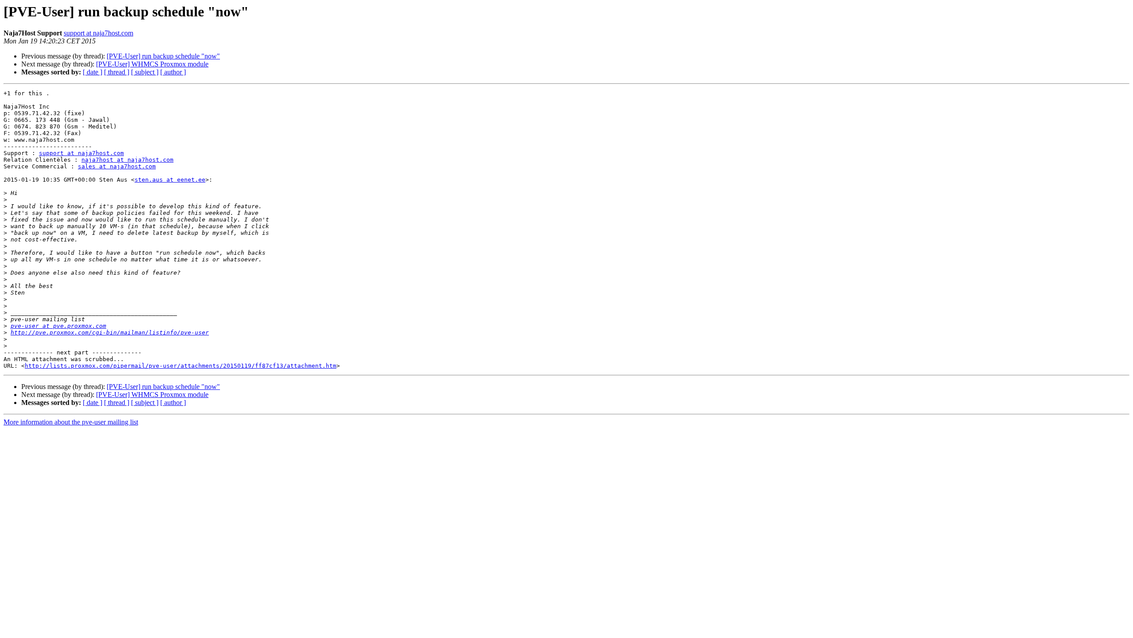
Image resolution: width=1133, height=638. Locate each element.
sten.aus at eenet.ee (170, 179)
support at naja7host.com (98, 33)
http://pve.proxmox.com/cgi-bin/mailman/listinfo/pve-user (110, 332)
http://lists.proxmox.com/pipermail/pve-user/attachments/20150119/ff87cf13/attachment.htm (180, 365)
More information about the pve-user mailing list (71, 422)
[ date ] (92, 72)
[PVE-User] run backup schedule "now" (163, 56)
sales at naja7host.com (117, 166)
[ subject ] (144, 72)
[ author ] (173, 72)
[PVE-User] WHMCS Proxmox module (152, 64)
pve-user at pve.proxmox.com (58, 326)
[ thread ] (116, 72)
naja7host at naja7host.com (127, 159)
